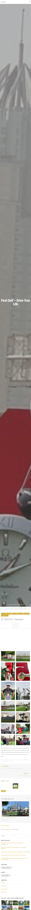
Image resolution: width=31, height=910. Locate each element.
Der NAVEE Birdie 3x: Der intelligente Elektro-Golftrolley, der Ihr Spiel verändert (15, 852)
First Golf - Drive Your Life (20, 759)
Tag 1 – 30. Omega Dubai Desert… (9, 817)
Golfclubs (10, 608)
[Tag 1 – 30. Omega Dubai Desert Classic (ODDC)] (15, 808)
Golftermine (20, 613)
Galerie (16, 628)
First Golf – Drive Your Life (15, 302)
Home (6, 608)
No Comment (6, 820)
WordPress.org (4, 892)
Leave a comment (16, 625)
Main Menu (3, 2)
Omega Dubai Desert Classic (7, 761)
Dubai (3, 759)
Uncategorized (5, 615)
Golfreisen (14, 613)
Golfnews (9, 613)
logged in (8, 829)
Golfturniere (26, 613)
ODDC (27, 759)
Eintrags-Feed (3, 885)
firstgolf (16, 624)
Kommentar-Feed (4, 889)
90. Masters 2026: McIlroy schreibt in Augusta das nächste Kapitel (13, 855)
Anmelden (3, 882)
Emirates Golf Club (9, 759)
